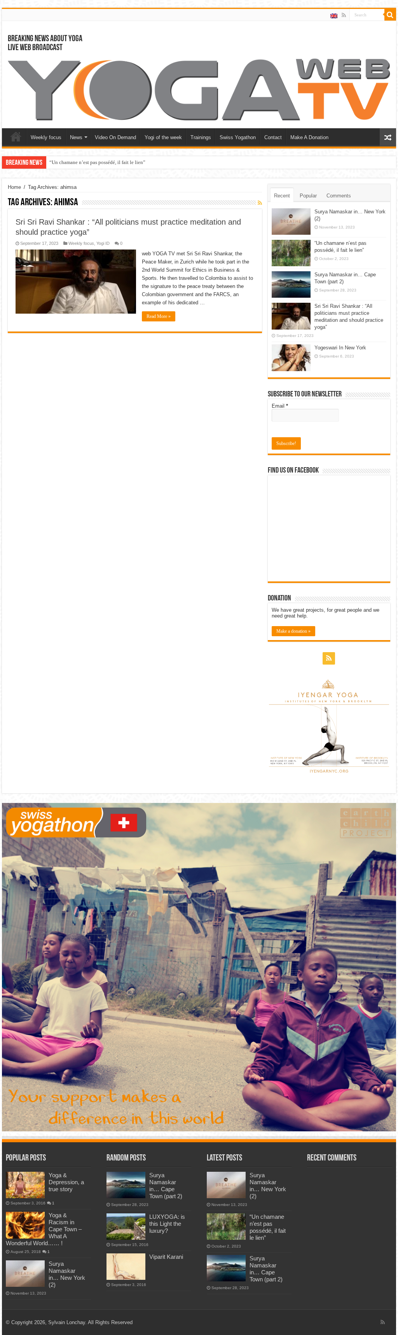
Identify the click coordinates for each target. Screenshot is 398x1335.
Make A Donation (309, 137)
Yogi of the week (163, 137)
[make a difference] (199, 967)
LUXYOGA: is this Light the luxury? (167, 1223)
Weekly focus (46, 137)
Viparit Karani (166, 1256)
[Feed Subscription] (260, 203)
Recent (282, 196)
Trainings (200, 137)
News (76, 137)
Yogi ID (103, 243)
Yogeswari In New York (340, 348)
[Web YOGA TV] (199, 89)
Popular (308, 196)
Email (280, 406)
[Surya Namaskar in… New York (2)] (25, 1273)
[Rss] (344, 15)
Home (16, 136)
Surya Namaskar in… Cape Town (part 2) (165, 1185)
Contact (273, 137)
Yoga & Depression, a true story (66, 1182)
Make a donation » (293, 631)
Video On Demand (115, 137)
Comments (338, 196)
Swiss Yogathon (238, 137)
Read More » (159, 316)
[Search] (390, 15)
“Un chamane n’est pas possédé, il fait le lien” (97, 162)
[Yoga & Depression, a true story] (25, 1185)
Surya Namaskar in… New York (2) (67, 1274)
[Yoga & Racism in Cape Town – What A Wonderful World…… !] (25, 1225)
